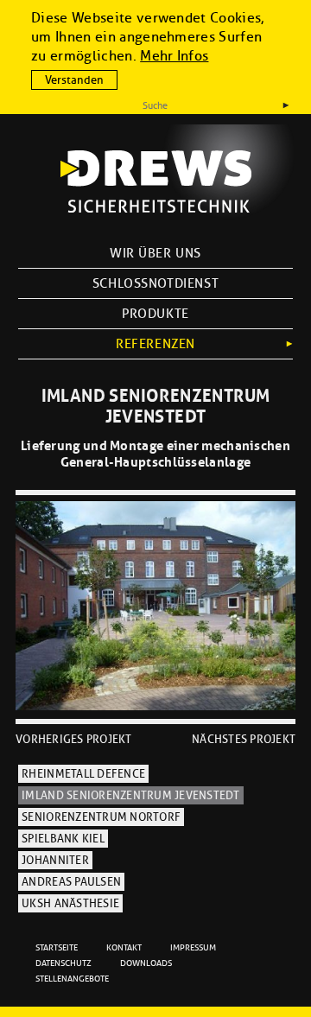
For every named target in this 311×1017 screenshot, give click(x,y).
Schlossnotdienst (155, 283)
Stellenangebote (72, 978)
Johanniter (55, 861)
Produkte (155, 313)
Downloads (146, 963)
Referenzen (155, 344)
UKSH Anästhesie (70, 904)
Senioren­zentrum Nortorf (101, 817)
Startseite (56, 947)
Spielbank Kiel (63, 839)
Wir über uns (155, 253)
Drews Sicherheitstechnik (155, 181)
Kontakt (124, 947)
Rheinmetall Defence (83, 774)
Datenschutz (63, 963)
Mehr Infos (174, 56)
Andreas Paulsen (71, 882)
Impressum (193, 947)
